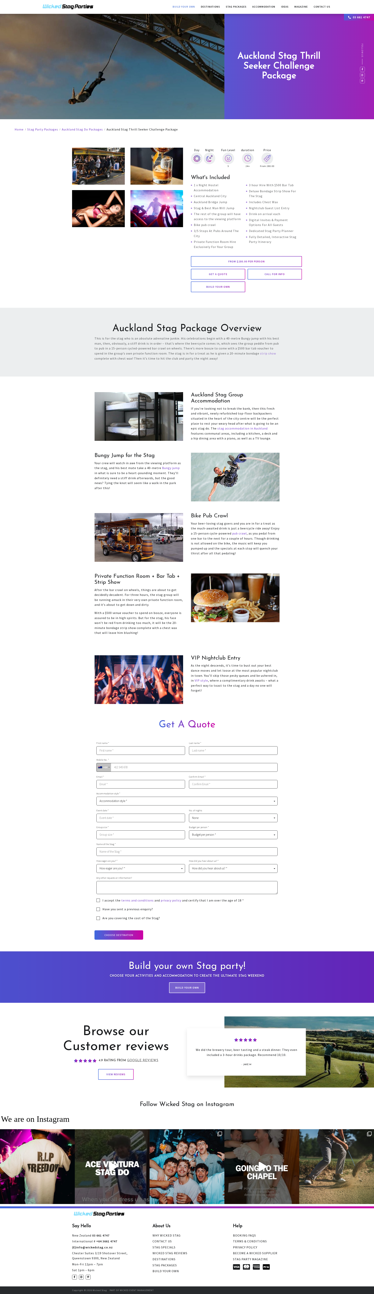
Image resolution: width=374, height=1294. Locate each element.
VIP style (201, 680)
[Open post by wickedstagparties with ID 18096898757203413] (187, 1166)
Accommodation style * (108, 793)
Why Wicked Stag (167, 1235)
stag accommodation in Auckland (242, 428)
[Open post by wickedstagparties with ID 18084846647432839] (336, 1166)
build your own (218, 286)
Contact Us (162, 1241)
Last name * (195, 743)
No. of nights (195, 810)
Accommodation (263, 6)
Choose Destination (118, 935)
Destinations (210, 6)
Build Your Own (184, 6)
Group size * (102, 827)
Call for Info (275, 274)
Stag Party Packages (42, 129)
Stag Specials (164, 1247)
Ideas (284, 6)
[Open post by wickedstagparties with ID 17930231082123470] (37, 1166)
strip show (268, 353)
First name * (102, 743)
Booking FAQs (244, 1235)
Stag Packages (236, 6)
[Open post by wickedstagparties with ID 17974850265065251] (261, 1166)
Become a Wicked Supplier (255, 1253)
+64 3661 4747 (94, 1241)
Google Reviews (142, 1060)
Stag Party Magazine (250, 1259)
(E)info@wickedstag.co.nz (92, 1247)
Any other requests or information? (114, 878)
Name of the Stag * (106, 844)
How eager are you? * (106, 861)
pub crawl (239, 533)
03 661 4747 (361, 17)
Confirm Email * (197, 777)
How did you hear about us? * (204, 861)
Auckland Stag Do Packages (82, 129)
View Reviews (115, 1074)
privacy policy (171, 900)
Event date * (102, 810)
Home (19, 129)
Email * (100, 777)
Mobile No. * (102, 760)
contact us (322, 6)
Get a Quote (218, 274)
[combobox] (104, 767)
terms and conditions (137, 900)
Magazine (301, 6)
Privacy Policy (245, 1247)
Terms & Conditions (250, 1241)
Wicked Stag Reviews (170, 1253)
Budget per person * (199, 827)
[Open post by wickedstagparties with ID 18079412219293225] (112, 1166)
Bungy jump (171, 468)
